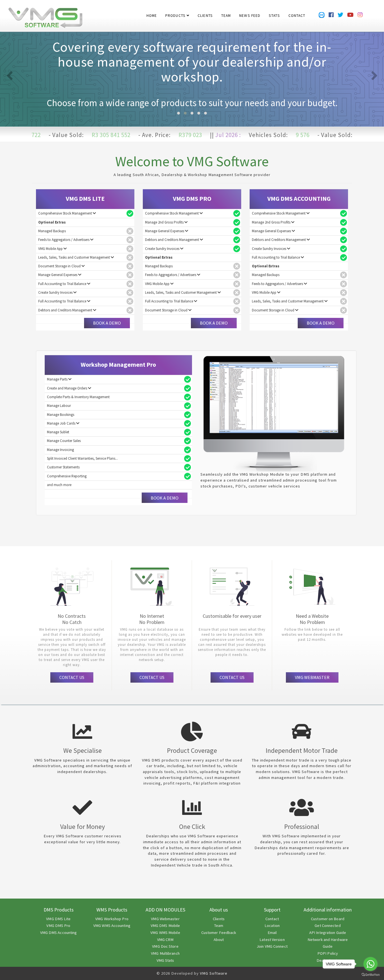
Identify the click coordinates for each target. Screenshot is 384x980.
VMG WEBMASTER (312, 677)
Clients (219, 918)
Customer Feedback (218, 932)
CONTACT (297, 12)
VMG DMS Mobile (165, 925)
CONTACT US (71, 677)
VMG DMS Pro (58, 925)
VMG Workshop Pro (111, 918)
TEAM (226, 12)
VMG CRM (165, 939)
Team (218, 925)
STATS (274, 12)
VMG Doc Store (165, 946)
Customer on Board (327, 918)
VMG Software (213, 973)
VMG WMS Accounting (111, 925)
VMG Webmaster (165, 918)
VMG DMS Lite (58, 918)
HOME (151, 12)
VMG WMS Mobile (165, 932)
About (219, 939)
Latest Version (271, 939)
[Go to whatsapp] (370, 964)
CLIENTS (205, 12)
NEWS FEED (249, 12)
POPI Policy (327, 953)
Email (272, 932)
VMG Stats (165, 960)
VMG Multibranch (165, 953)
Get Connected (327, 925)
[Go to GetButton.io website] (371, 974)
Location (272, 925)
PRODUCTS (176, 12)
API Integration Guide (327, 932)
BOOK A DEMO (107, 323)
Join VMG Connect (272, 946)
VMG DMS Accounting (58, 932)
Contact (272, 918)
